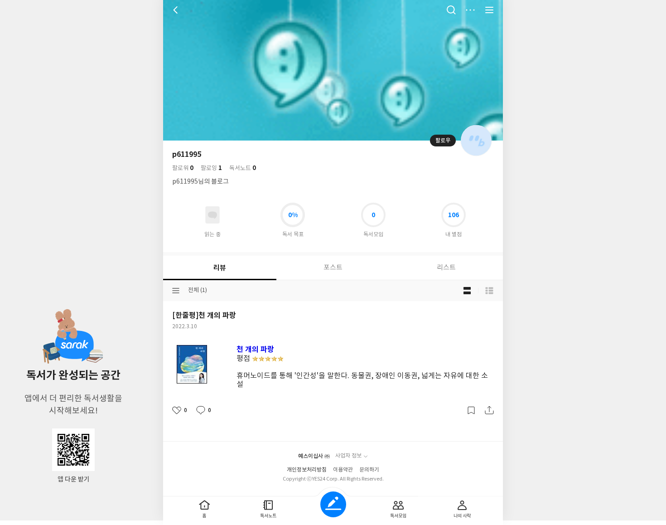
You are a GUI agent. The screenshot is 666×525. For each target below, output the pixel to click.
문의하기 (369, 470)
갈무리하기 (471, 410)
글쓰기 (333, 504)
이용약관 (343, 470)
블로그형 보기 (467, 290)
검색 (451, 10)
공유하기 (489, 410)
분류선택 (175, 290)
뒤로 (176, 10)
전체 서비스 (489, 10)
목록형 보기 (489, 290)
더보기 (470, 10)
